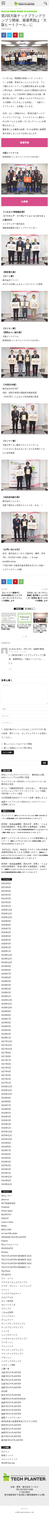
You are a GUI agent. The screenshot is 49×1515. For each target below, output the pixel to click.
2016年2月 (6, 1124)
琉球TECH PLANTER (11, 1410)
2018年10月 (6, 1007)
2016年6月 (6, 1109)
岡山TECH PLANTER (11, 1380)
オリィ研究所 (7, 1301)
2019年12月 (6, 955)
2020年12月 (6, 910)
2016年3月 (6, 1120)
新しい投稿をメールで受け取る (18, 748)
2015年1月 (6, 1173)
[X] (9, 35)
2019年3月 (6, 989)
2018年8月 (6, 1015)
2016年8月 (6, 1101)
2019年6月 (6, 977)
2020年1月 (6, 951)
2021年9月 (6, 883)
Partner (4, 1241)
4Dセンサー (6, 1196)
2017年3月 (6, 1075)
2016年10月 (6, 1094)
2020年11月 (6, 914)
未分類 (4, 1391)
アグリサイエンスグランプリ (14, 1282)
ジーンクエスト (8, 1316)
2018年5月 (6, 1026)
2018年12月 (6, 1000)
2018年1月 (6, 1038)
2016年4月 (6, 1117)
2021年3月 (6, 898)
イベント (20, 11)
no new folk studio (9, 1233)
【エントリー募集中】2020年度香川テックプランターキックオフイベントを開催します (11, 597)
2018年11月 (6, 1004)
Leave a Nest (7, 1222)
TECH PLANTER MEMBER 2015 (16, 1260)
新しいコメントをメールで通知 (18, 744)
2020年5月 (6, 936)
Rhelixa (4, 1252)
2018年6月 (6, 1023)
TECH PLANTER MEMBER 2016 (16, 1263)
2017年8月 (6, 1056)
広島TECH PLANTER (11, 1384)
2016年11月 (6, 1090)
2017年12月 (6, 1041)
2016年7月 (6, 1105)
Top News (10, 9)
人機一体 (5, 1369)
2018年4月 (6, 1030)
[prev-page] (23, 636)
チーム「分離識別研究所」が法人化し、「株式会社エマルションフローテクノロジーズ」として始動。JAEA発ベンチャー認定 (40, 628)
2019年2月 (6, 992)
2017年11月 (6, 1045)
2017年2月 (6, 1079)
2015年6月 (6, 1154)
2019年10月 (6, 962)
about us (5, 1199)
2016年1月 (6, 1128)
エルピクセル (7, 1297)
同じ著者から (29, 609)
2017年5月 (6, 1068)
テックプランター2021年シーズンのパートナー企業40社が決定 (24, 626)
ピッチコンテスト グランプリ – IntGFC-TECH (26, 649)
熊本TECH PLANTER (11, 1406)
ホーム (3, 9)
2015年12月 (6, 1132)
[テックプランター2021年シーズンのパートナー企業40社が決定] (24, 618)
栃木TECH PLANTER (11, 1395)
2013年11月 (6, 1184)
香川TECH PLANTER (11, 1436)
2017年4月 (6, 1071)
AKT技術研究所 (8, 1203)
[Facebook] (3, 35)
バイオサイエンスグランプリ (14, 1339)
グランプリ (6, 1308)
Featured (5, 1207)
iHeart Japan (7, 1211)
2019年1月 (6, 996)
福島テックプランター (11, 1418)
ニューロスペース (9, 1335)
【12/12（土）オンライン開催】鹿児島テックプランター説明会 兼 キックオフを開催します (37, 597)
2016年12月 (6, 1086)
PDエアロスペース (9, 1245)
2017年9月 (6, 1053)
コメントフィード (9, 1459)
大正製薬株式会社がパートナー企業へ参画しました (24, 798)
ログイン (5, 1452)
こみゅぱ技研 (7, 1312)
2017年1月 (6, 1083)
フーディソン (7, 1342)
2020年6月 (6, 932)
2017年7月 (6, 1060)
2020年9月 (6, 921)
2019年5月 (6, 981)
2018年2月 (6, 1034)
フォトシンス (7, 1346)
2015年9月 (6, 1143)
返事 (10, 669)
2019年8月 (6, 970)
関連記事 (18, 609)
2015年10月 (6, 1139)
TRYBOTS (6, 1275)
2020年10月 (6, 917)
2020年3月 (6, 944)
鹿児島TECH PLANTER (12, 1440)
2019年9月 (6, 966)
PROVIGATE (7, 1248)
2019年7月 (6, 974)
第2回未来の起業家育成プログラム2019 (19, 1421)
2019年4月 (6, 985)
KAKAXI (5, 1218)
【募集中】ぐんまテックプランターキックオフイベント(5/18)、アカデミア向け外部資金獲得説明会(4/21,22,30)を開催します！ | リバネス (24, 855)
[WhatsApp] (21, 35)
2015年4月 (6, 1162)
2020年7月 (6, 929)
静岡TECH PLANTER (11, 1433)
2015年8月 (6, 1147)
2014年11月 (6, 1177)
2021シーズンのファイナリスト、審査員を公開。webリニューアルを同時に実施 (8, 627)
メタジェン (6, 1357)
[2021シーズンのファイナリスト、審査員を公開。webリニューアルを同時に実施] (8, 618)
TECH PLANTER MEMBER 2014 (16, 1256)
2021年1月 (6, 906)
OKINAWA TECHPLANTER (13, 1237)
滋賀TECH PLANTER (11, 1402)
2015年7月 (6, 1150)
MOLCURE (6, 1230)
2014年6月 (6, 1180)
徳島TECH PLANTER (11, 1387)
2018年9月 (6, 1011)
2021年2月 (6, 902)
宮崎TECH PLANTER (11, 1376)
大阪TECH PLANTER (30, 11)
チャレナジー (7, 1320)
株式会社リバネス (30, 1487)
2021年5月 (6, 891)
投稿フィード (7, 1455)
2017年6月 (6, 1064)
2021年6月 (6, 887)
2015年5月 (6, 1158)
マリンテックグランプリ (12, 1350)
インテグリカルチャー (11, 1293)
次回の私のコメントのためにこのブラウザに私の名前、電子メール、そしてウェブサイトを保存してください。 (24, 733)
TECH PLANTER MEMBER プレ (16, 1267)
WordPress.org (8, 1463)
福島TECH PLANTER (11, 1414)
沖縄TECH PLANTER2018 (13, 1399)
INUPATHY (6, 1215)
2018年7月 (6, 1019)
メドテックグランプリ (11, 1361)
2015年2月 (6, 1169)
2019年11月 (6, 959)
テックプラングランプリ (12, 1327)
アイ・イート (7, 1278)
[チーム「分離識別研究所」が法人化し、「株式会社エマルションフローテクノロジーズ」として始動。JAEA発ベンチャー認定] (40, 618)
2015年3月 (6, 1165)
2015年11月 (6, 1135)
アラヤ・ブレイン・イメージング (16, 1286)
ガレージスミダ (8, 1305)
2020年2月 (6, 947)
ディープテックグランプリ (13, 1324)
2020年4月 (6, 940)
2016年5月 (6, 1113)
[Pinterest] (15, 35)
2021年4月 (6, 895)
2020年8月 (6, 925)
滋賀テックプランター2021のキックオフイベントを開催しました (23, 803)
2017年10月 (6, 1049)
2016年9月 (6, 1098)
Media (4, 1226)
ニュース (13, 11)
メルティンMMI (8, 1365)
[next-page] (26, 636)
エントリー (6, 815)
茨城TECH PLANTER (11, 1429)
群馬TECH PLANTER (11, 1425)
